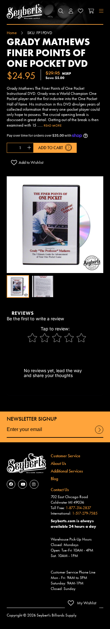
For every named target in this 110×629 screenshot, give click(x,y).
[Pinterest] (34, 484)
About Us (58, 463)
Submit (99, 433)
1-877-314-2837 (78, 507)
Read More (52, 125)
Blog (54, 478)
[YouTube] (22, 484)
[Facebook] (11, 484)
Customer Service (65, 455)
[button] (61, 11)
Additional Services (67, 471)
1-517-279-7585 (84, 513)
